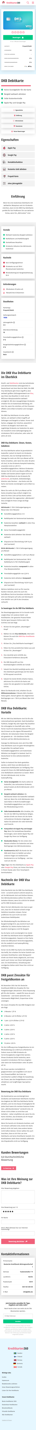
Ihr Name (4, 1217)
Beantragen (17, 37)
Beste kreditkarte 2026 (9, 1401)
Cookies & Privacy (7, 1420)
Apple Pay (30, 865)
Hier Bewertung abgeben (10, 1188)
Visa (31, 393)
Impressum (5, 1380)
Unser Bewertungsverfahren (11, 1387)
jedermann (5, 479)
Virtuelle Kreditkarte (8, 1411)
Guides (4, 1377)
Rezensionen (19, 126)
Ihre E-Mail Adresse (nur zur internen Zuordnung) (14, 1228)
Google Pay (9, 867)
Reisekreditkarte (7, 1408)
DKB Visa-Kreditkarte (26, 636)
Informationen (19, 121)
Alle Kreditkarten (7, 1415)
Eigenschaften (19, 110)
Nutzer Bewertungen (19, 131)
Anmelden (18, 1321)
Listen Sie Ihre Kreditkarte (10, 1390)
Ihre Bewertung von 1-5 (9, 1207)
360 (18, 1348)
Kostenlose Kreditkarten (9, 1404)
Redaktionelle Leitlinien (9, 1384)
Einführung (19, 115)
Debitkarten (14, 383)
